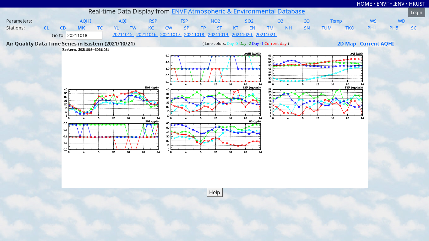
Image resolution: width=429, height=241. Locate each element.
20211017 (171, 34)
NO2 (215, 21)
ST (219, 28)
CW (168, 28)
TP (203, 28)
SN (307, 28)
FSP (184, 21)
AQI (123, 21)
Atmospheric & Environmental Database (246, 11)
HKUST (417, 3)
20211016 (147, 34)
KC (151, 28)
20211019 (218, 34)
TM (270, 28)
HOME (365, 3)
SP (186, 28)
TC (100, 28)
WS (373, 21)
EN (252, 28)
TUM (327, 28)
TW (133, 28)
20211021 (266, 34)
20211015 (123, 34)
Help (214, 192)
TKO (349, 28)
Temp (336, 21)
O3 (280, 21)
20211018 (194, 34)
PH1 (371, 28)
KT (235, 28)
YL (116, 28)
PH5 (393, 28)
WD (401, 21)
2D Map (346, 43)
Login (416, 12)
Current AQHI (377, 43)
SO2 (249, 21)
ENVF (383, 3)
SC (413, 28)
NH (288, 28)
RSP (153, 21)
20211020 (242, 34)
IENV (399, 3)
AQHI (85, 21)
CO (306, 21)
